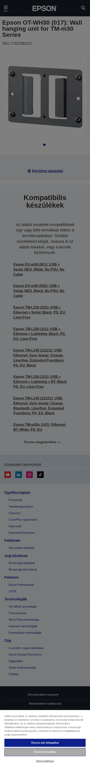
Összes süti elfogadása (45, 742)
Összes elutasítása (45, 752)
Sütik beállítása (45, 761)
